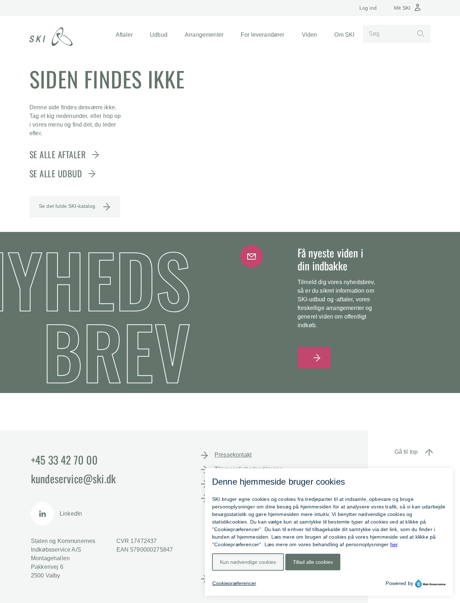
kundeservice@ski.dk (73, 478)
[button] (124, 35)
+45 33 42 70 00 (64, 460)
